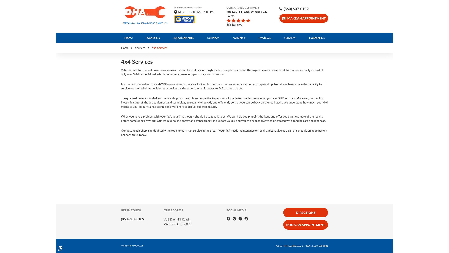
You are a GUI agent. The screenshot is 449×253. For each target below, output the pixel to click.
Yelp (240, 218)
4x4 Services (159, 48)
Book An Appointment (305, 224)
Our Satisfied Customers (243, 7)
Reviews (265, 37)
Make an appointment (306, 18)
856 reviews (234, 24)
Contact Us (317, 37)
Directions (305, 212)
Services (213, 37)
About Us (153, 37)
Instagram (246, 218)
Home (128, 37)
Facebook (228, 218)
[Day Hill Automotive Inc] (145, 12)
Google (234, 218)
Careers (289, 37)
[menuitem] (128, 38)
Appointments (183, 37)
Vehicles (239, 37)
